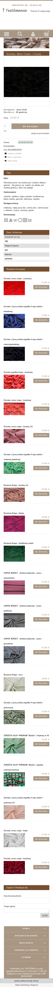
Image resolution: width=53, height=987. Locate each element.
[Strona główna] (26, 10)
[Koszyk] (46, 33)
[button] (6, 34)
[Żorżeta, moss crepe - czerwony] (15, 288)
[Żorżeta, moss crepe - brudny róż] (15, 436)
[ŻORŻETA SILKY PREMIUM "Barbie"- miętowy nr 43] (15, 746)
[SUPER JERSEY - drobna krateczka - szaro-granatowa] (15, 654)
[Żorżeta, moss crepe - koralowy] (15, 409)
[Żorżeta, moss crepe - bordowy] (15, 867)
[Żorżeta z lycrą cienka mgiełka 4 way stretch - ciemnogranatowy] (15, 354)
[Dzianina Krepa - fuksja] (15, 524)
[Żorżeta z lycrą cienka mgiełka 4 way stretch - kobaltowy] (15, 321)
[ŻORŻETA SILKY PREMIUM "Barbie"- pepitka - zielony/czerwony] (15, 779)
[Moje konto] (33, 34)
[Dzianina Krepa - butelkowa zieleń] (15, 554)
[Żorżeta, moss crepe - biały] (15, 840)
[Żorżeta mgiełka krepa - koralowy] (15, 382)
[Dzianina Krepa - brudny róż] (15, 495)
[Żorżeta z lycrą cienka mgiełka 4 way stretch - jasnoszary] (15, 717)
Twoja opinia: (9, 906)
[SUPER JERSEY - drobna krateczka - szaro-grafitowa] (15, 620)
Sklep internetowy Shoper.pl (26, 985)
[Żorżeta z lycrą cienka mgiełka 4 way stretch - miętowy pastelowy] (15, 468)
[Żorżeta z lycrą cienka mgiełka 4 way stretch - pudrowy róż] (15, 812)
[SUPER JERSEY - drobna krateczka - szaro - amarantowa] (15, 587)
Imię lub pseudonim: (13, 896)
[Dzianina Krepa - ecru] (15, 684)
